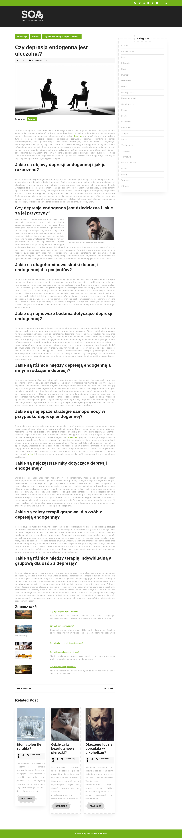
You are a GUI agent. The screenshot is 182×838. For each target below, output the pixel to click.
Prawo (124, 116)
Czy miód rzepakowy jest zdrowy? (64, 652)
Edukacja (125, 63)
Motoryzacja (127, 92)
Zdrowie (35, 37)
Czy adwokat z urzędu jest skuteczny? (66, 643)
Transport (126, 151)
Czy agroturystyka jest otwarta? (64, 611)
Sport (124, 139)
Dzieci (124, 57)
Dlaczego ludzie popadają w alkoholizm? (99, 748)
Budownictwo (128, 51)
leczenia (78, 136)
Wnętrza (125, 180)
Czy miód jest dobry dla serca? (63, 667)
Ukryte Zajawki (128, 163)
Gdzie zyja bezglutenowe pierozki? (63, 748)
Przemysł (126, 122)
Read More (28, 799)
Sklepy (124, 133)
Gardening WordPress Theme (91, 833)
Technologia (127, 145)
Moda (124, 87)
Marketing (126, 81)
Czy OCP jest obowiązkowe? (62, 626)
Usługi (124, 174)
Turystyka (126, 157)
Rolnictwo (126, 128)
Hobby (124, 69)
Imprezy (125, 75)
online (31, 454)
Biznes (124, 46)
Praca (124, 110)
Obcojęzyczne (128, 104)
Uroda (124, 168)
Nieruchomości (128, 98)
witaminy (72, 437)
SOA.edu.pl (22, 37)
